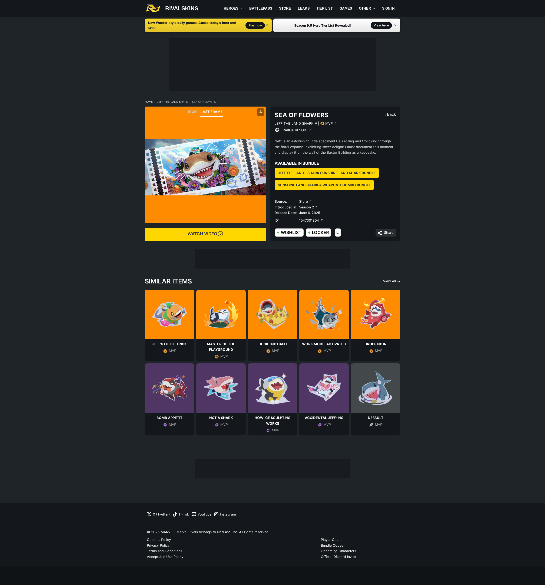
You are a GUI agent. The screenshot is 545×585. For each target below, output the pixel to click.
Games (346, 8)
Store (285, 8)
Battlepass (260, 8)
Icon (192, 112)
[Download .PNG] (260, 112)
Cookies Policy (159, 539)
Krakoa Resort (295, 130)
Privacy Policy (158, 545)
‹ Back (390, 114)
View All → (391, 281)
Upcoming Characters (338, 551)
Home (149, 101)
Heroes (231, 8)
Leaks (304, 8)
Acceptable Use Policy (165, 557)
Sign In (388, 8)
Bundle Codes (332, 545)
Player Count (331, 539)
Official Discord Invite (338, 557)
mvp (329, 123)
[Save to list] (338, 232)
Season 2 (307, 207)
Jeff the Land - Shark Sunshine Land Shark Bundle (327, 173)
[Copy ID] (322, 220)
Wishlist (289, 232)
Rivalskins (181, 8)
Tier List (325, 8)
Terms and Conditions (164, 551)
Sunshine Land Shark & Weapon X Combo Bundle (324, 185)
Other (365, 8)
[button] (240, 8)
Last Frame (212, 112)
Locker (318, 232)
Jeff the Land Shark (172, 101)
